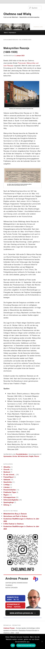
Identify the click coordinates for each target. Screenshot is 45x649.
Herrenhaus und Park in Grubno (15, 516)
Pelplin (31, 456)
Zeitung (6, 505)
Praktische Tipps (9, 492)
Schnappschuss (9, 497)
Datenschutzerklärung (26, 645)
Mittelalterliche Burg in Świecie (15, 513)
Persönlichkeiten (21, 454)
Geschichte (7, 482)
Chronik (6, 469)
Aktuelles (6, 467)
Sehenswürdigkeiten (11, 500)
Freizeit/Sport (8, 477)
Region (6, 495)
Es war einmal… (9, 474)
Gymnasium (7, 456)
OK (13, 645)
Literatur (6, 487)
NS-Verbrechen (23, 456)
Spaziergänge (8, 502)
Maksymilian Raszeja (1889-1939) (16, 50)
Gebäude (6, 479)
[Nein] (42, 641)
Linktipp (6, 484)
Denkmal (6, 472)
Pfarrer (36, 456)
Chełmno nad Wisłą (17, 14)
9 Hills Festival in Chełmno (13, 524)
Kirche (14, 456)
